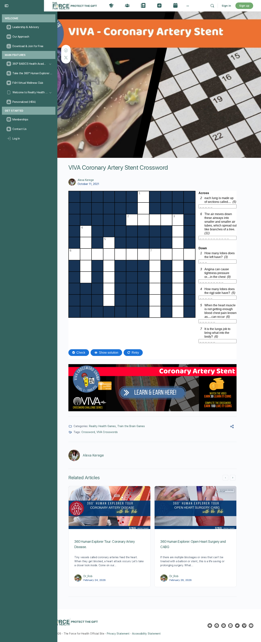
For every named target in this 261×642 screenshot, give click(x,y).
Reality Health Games (102, 426)
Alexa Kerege (86, 179)
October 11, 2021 (88, 184)
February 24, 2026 (94, 580)
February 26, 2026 (180, 580)
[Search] (212, 5)
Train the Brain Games (131, 426)
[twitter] (237, 625)
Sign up (244, 5)
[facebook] (216, 625)
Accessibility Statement (146, 633)
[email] (210, 625)
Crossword (88, 432)
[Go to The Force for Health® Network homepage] (74, 5)
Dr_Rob (87, 576)
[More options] (187, 5)
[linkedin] (230, 625)
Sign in (226, 5)
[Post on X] (65, 57)
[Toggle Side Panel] (6, 5)
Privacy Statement (118, 633)
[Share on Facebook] (65, 50)
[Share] (232, 427)
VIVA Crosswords (107, 432)
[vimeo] (244, 625)
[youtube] (251, 625)
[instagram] (223, 625)
